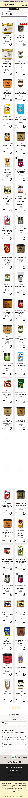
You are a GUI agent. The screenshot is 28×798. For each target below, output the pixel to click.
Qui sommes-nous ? (14, 777)
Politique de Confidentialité (14, 773)
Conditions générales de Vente (14, 768)
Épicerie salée (9, 11)
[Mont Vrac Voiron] (9, 4)
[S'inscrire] (24, 723)
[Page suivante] (18, 707)
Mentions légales (14, 770)
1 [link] (9, 707)
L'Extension (20, 796)
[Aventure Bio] (14, 756)
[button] (2, 4)
